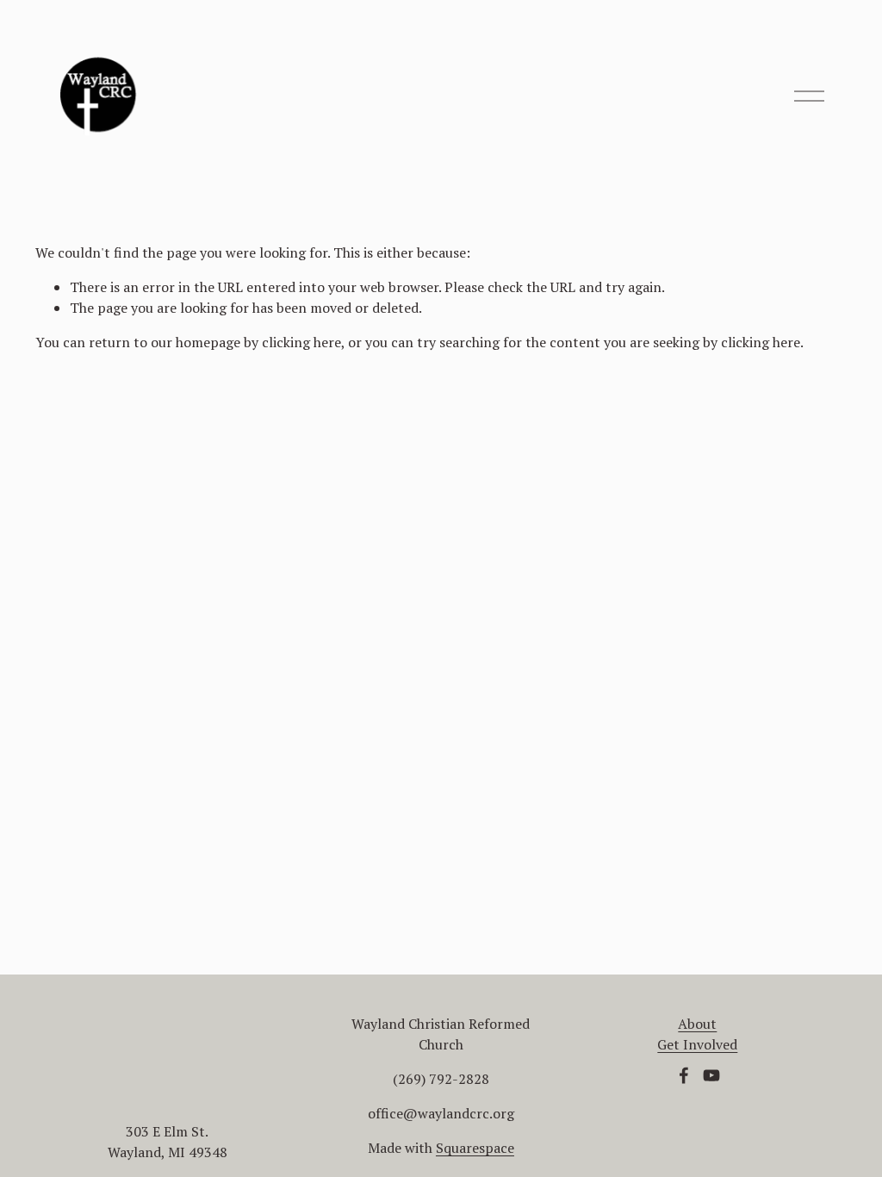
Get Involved (697, 1044)
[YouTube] (711, 1075)
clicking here (301, 342)
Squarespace (475, 1147)
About (697, 1023)
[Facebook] (684, 1075)
